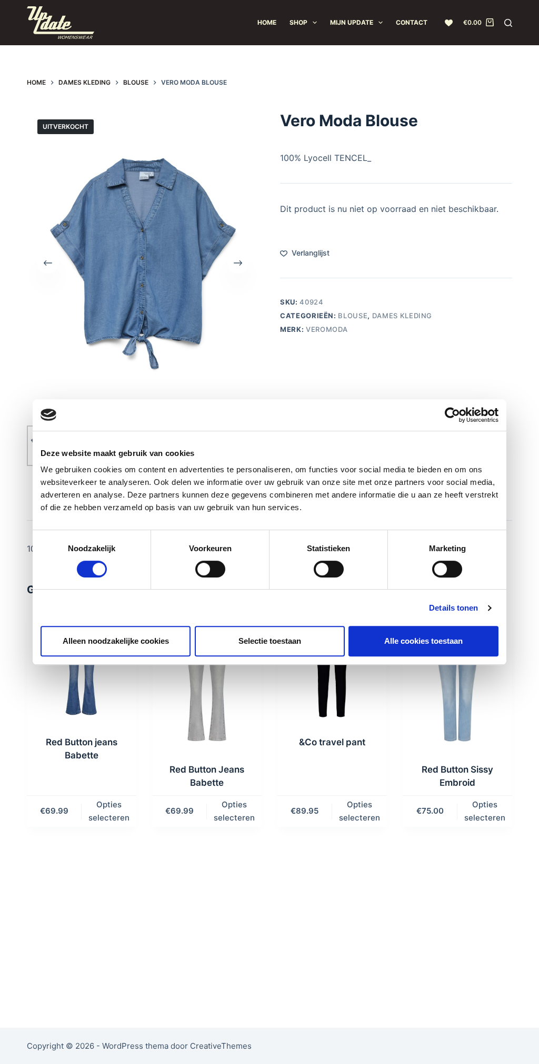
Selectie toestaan (269, 640)
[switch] (210, 569)
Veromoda (327, 329)
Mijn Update (351, 22)
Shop (298, 22)
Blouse (352, 315)
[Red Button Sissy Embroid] (457, 681)
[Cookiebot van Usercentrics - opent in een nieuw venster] (452, 415)
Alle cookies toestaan (423, 640)
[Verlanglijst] (449, 23)
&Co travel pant (332, 742)
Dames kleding (402, 315)
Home (266, 22)
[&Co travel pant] (332, 668)
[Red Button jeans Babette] (81, 668)
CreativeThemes (221, 1046)
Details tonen (453, 607)
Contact (411, 22)
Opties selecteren (108, 811)
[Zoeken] (508, 23)
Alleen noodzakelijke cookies (116, 640)
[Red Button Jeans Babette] (207, 681)
